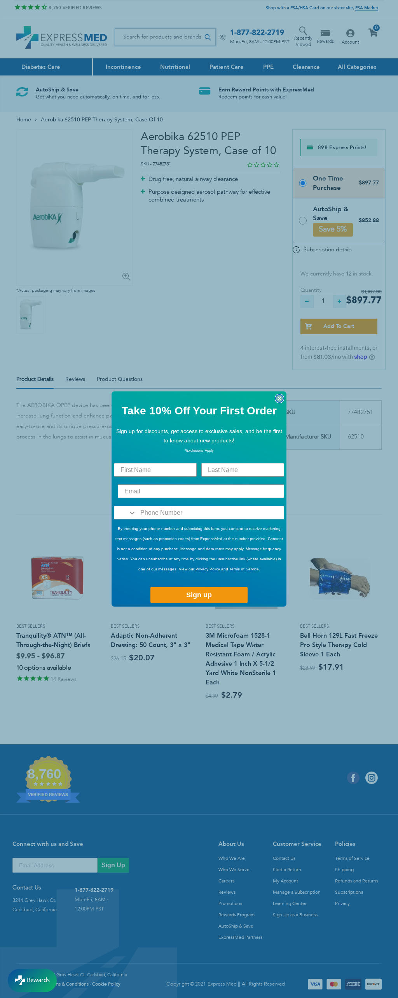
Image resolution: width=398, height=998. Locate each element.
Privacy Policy (208, 569)
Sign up (199, 595)
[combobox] (125, 512)
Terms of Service (244, 569)
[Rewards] (32, 980)
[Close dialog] (279, 398)
